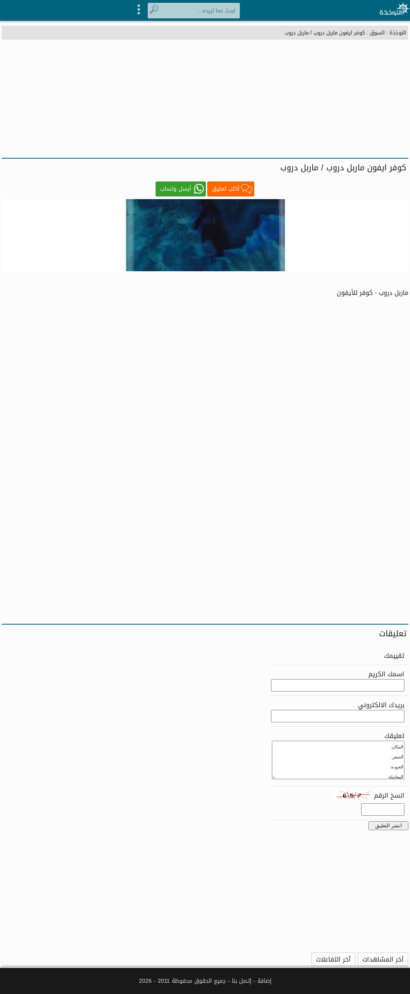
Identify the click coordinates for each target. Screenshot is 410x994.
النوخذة (398, 33)
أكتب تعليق (225, 188)
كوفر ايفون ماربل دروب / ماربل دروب (325, 33)
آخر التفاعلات (333, 959)
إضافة (264, 981)
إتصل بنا (241, 981)
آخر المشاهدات (383, 959)
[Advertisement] (205, 98)
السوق (377, 33)
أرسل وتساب (175, 188)
